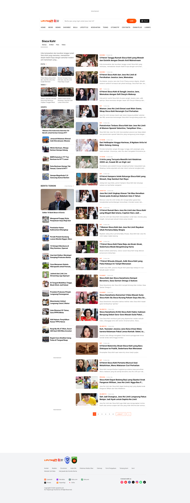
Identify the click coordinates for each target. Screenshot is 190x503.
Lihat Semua (68, 186)
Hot (101, 89)
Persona (102, 377)
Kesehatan (95, 27)
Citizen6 (102, 139)
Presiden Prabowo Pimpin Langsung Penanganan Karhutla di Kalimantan (60, 294)
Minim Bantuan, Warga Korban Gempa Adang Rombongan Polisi (59, 150)
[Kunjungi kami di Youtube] (125, 482)
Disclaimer (63, 468)
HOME (43, 27)
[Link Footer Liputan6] (53, 460)
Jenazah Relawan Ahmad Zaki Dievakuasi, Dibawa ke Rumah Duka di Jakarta (60, 141)
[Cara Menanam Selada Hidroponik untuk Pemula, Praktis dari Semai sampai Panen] (45, 265)
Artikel (51, 45)
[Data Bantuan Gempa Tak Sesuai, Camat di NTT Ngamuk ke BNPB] (45, 167)
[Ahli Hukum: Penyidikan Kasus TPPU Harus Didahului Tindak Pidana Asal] (45, 320)
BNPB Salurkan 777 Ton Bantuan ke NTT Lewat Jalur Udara (59, 159)
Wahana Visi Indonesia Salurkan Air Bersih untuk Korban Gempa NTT (55, 132)
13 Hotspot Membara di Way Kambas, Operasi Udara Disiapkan (59, 248)
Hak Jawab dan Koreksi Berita (68, 471)
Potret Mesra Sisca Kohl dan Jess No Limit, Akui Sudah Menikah (48, 80)
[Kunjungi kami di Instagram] (137, 482)
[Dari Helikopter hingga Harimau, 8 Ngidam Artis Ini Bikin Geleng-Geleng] (87, 145)
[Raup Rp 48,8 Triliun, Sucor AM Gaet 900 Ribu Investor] (45, 330)
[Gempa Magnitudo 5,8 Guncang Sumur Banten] (45, 176)
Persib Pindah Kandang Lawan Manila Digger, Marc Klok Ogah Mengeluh (61, 239)
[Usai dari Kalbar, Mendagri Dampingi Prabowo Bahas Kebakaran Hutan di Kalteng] (45, 256)
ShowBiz (67, 27)
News (50, 27)
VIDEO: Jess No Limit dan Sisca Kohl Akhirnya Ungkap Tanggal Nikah (48, 100)
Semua (44, 45)
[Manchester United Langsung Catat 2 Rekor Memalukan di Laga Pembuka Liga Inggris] (45, 302)
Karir (133, 468)
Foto (57, 45)
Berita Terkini (48, 186)
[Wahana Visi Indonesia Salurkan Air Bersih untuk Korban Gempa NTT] (57, 118)
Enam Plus (137, 27)
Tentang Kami (124, 468)
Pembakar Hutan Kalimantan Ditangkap (59, 229)
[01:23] (49, 92)
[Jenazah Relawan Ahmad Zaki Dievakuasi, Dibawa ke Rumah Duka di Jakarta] (45, 139)
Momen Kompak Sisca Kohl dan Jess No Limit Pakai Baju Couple (65, 80)
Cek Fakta (126, 27)
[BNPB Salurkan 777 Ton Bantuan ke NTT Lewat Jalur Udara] (45, 158)
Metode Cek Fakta (49, 471)
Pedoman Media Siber (86, 468)
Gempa (44, 107)
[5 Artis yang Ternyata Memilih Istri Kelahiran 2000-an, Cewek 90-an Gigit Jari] (87, 162)
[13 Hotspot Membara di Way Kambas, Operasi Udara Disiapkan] (45, 247)
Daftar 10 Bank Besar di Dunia (53, 212)
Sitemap (99, 468)
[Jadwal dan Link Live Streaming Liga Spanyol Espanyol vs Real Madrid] (45, 274)
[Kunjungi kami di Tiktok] (144, 482)
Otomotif (115, 27)
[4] (49, 71)
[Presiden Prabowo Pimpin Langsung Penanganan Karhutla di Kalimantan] (45, 293)
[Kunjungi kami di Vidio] (122, 482)
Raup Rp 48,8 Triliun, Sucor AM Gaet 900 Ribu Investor (61, 330)
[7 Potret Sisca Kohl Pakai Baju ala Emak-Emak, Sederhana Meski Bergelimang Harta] (87, 247)
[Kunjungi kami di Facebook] (129, 482)
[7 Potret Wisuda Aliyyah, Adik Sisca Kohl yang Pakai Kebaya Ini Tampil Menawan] (87, 264)
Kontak (46, 468)
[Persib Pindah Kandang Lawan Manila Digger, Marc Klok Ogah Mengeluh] (45, 238)
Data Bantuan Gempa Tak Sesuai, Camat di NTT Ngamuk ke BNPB (60, 168)
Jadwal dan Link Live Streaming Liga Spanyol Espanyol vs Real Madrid (60, 275)
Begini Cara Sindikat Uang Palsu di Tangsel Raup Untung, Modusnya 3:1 (60, 340)
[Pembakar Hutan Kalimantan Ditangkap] (45, 228)
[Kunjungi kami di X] (133, 482)
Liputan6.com (59, 488)
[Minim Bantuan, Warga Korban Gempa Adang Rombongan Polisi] (45, 149)
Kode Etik (73, 468)
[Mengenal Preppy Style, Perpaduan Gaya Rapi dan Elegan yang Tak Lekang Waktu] (45, 219)
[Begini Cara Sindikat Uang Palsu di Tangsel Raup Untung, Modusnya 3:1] (45, 339)
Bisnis (58, 27)
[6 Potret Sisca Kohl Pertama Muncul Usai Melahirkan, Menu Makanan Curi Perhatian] (87, 365)
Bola (75, 27)
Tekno (105, 27)
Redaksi (54, 468)
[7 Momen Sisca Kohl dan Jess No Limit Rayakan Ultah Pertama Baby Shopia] (87, 230)
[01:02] (66, 92)
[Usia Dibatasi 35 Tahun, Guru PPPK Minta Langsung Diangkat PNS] (45, 311)
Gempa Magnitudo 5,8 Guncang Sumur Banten (59, 176)
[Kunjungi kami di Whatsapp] (140, 482)
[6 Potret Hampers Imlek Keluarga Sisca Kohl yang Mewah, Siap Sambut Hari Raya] (87, 179)
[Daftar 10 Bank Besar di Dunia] (57, 199)
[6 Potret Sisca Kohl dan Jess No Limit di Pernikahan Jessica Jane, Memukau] (87, 77)
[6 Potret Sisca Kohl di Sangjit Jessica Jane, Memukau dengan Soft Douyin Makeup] (87, 94)
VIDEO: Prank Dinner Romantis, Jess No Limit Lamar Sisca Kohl (65, 100)
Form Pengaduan (111, 468)
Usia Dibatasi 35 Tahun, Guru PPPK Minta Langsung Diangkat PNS (60, 312)
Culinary (103, 275)
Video (63, 45)
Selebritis (103, 309)
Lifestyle (84, 27)
